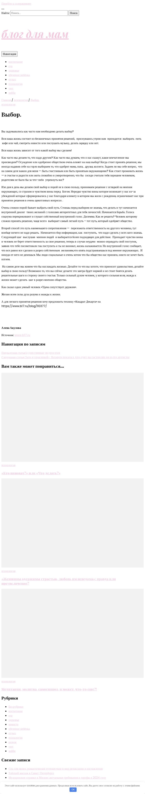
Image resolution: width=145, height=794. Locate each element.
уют (10, 88)
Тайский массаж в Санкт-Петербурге (31, 773)
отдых (12, 79)
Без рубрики (15, 707)
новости (13, 724)
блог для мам (35, 33)
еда (10, 66)
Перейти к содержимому (16, 4)
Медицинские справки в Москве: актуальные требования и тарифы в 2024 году (57, 778)
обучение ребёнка (19, 75)
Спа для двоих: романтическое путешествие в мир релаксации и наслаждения (55, 769)
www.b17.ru (22, 335)
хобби (12, 93)
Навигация (9, 54)
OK (73, 789)
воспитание (15, 62)
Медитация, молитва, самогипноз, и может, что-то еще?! (49, 689)
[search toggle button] (2, 9)
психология (15, 84)
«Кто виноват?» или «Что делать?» (30, 473)
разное (12, 742)
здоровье (13, 71)
